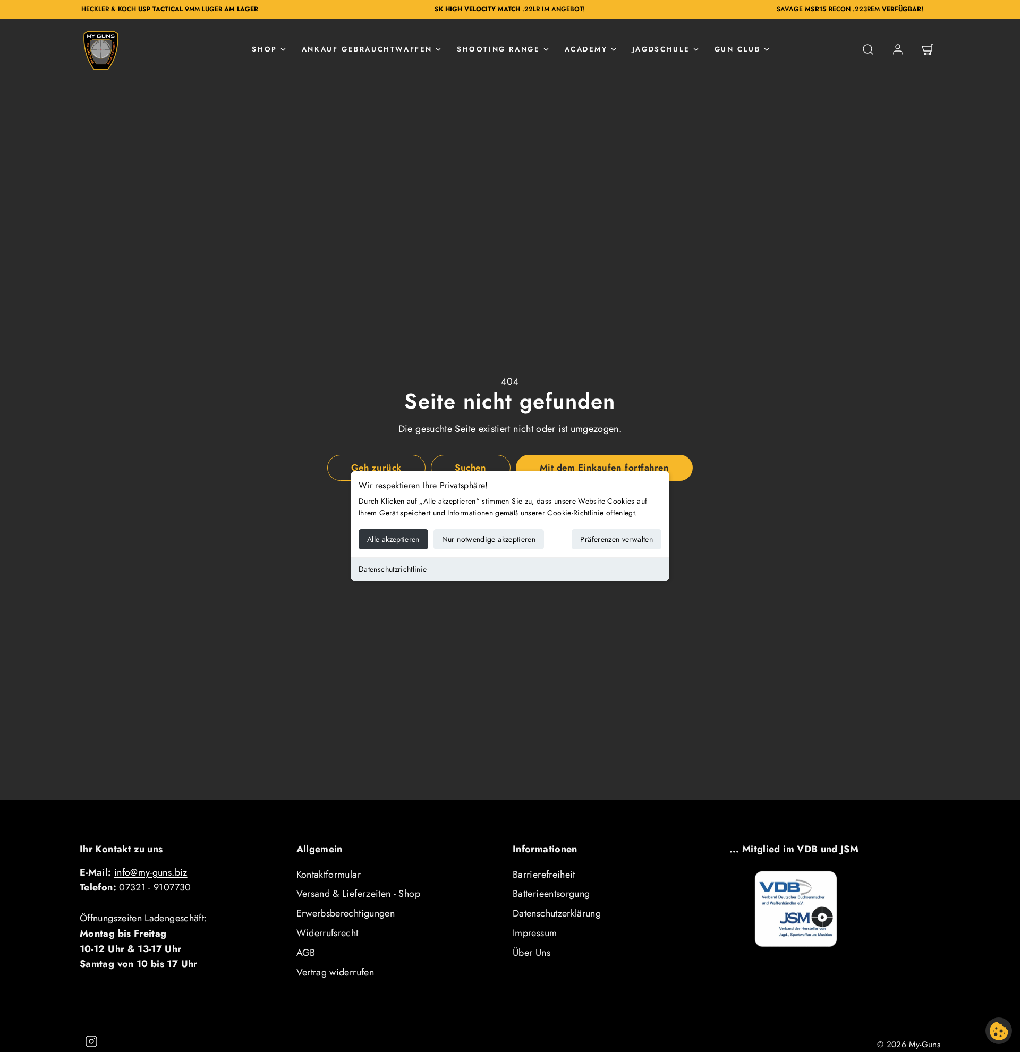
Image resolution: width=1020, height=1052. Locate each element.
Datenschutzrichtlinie (393, 569)
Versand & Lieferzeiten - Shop (358, 894)
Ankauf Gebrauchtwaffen (367, 49)
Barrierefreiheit (544, 874)
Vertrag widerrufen (335, 972)
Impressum (535, 933)
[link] (898, 49)
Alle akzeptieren (393, 539)
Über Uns (531, 953)
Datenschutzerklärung (557, 913)
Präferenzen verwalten (616, 539)
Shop (264, 49)
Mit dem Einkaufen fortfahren (604, 467)
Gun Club (738, 49)
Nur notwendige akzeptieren (489, 539)
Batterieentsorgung (551, 894)
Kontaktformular (328, 874)
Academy (586, 49)
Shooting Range (498, 49)
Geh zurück (376, 467)
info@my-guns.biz (151, 872)
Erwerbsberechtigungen (345, 913)
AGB (306, 953)
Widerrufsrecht (327, 933)
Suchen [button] (470, 467)
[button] (868, 49)
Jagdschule (661, 49)
